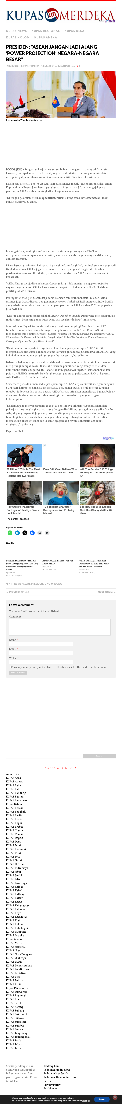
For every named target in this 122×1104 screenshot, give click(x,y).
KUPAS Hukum (15, 864)
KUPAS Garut (14, 860)
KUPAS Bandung (16, 793)
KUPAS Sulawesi (15, 1018)
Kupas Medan (14, 939)
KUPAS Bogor (14, 823)
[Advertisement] (61, 146)
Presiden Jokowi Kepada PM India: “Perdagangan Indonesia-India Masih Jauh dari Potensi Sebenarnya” (94, 564)
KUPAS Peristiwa (16, 973)
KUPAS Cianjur (15, 834)
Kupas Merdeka (31, 66)
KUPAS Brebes (14, 827)
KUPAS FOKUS (14, 853)
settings (86, 1100)
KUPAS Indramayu (17, 868)
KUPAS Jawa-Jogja (17, 883)
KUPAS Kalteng (15, 894)
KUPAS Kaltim (14, 898)
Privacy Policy (52, 1085)
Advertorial (13, 774)
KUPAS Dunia (50, 66)
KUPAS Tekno (14, 1044)
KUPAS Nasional (66, 66)
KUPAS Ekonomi (16, 849)
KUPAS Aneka (45, 37)
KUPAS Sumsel (15, 1029)
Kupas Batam (14, 804)
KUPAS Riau (13, 999)
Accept (102, 1099)
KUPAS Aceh (13, 778)
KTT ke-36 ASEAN (19, 583)
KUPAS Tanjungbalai (18, 1037)
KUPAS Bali (13, 789)
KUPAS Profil (14, 984)
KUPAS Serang (14, 1007)
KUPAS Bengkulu (16, 812)
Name (13, 640)
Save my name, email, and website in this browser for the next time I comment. (60, 667)
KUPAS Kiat (13, 921)
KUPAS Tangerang (17, 1033)
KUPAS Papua (14, 962)
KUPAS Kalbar (14, 887)
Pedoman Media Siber (57, 1070)
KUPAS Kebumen (16, 909)
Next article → (107, 591)
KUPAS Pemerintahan (19, 966)
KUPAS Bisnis (14, 819)
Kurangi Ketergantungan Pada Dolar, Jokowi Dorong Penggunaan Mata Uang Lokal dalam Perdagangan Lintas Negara (22, 565)
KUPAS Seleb (14, 1003)
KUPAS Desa (75, 30)
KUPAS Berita (14, 815)
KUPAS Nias (13, 951)
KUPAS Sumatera (16, 1022)
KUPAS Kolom (18, 37)
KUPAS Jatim (13, 879)
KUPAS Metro (14, 943)
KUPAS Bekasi (14, 808)
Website (14, 658)
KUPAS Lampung (16, 932)
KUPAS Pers (13, 977)
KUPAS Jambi (14, 876)
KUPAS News (16, 30)
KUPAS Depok (14, 838)
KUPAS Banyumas (16, 800)
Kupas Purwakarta (17, 988)
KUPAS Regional (46, 30)
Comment (15, 617)
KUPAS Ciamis (14, 831)
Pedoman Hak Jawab (56, 1074)
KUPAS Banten (15, 797)
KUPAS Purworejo (16, 992)
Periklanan (50, 1089)
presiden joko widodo (46, 583)
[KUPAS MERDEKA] (61, 14)
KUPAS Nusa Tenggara (19, 954)
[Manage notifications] (115, 1097)
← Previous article (17, 591)
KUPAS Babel (14, 786)
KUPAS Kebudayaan (18, 906)
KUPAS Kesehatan (16, 917)
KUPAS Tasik (13, 1041)
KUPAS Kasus (14, 902)
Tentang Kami (52, 1066)
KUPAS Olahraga (16, 958)
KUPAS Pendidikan (17, 969)
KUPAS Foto (13, 857)
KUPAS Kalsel (14, 891)
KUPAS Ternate (15, 1048)
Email (13, 649)
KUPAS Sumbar (15, 1026)
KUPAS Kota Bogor (17, 928)
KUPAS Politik (14, 981)
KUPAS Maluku (15, 936)
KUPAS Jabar (13, 872)
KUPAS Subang (15, 1011)
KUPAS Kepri (14, 913)
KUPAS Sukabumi (16, 1014)
